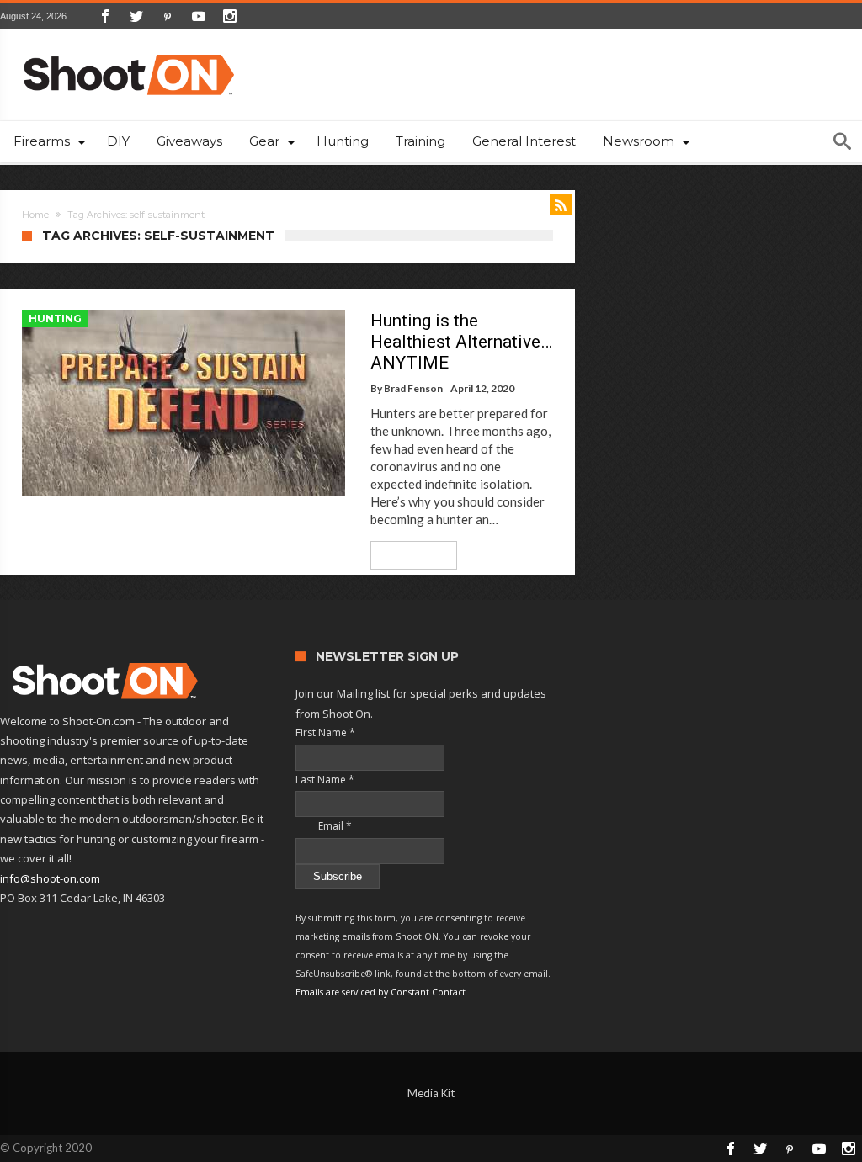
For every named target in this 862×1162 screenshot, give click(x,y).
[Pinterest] (167, 16)
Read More (408, 555)
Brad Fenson (413, 388)
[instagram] (229, 16)
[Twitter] (136, 16)
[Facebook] (105, 16)
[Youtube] (198, 16)
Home (35, 214)
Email (323, 826)
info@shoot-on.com (50, 878)
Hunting (55, 318)
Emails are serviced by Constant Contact (380, 992)
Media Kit (431, 1093)
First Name (325, 732)
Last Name (324, 779)
